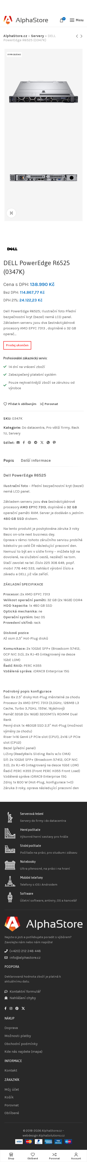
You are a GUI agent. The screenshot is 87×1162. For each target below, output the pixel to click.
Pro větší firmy (58, 427)
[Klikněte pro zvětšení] (11, 213)
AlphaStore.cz (15, 36)
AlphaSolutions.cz (52, 1135)
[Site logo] (25, 20)
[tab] (8, 460)
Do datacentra (33, 427)
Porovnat (51, 404)
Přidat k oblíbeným (22, 404)
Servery (37, 36)
